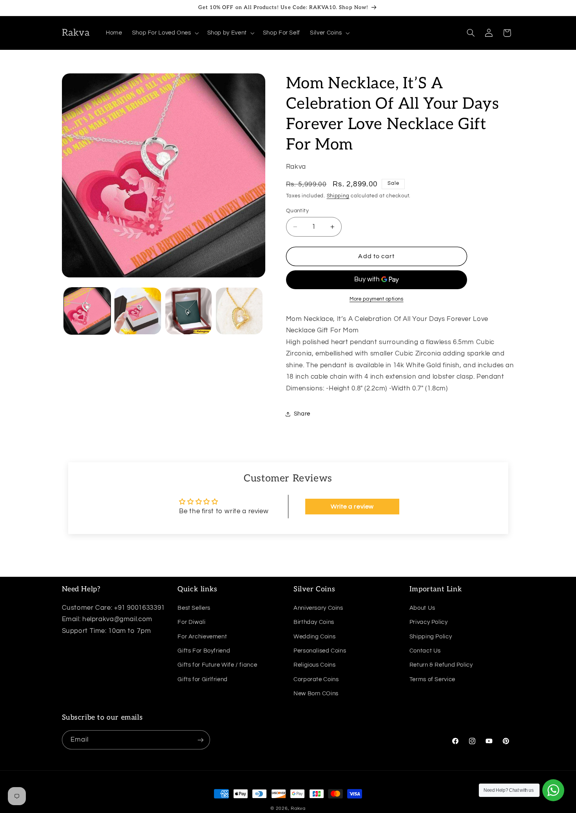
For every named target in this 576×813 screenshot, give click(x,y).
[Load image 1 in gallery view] (87, 311)
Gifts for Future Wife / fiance (217, 664)
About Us (422, 608)
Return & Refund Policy (441, 664)
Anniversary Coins (318, 608)
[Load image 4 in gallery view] (239, 311)
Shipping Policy (430, 636)
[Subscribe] (200, 739)
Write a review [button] (352, 506)
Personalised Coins (319, 650)
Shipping (338, 196)
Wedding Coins (314, 636)
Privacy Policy (428, 622)
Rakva (298, 808)
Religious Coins (314, 664)
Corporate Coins (316, 679)
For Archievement (202, 636)
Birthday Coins (313, 622)
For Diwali (191, 622)
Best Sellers (194, 608)
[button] (164, 33)
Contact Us (425, 650)
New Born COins (316, 693)
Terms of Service (432, 679)
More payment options (377, 299)
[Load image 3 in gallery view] (188, 311)
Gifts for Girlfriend (203, 679)
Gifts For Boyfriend (204, 650)
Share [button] (302, 414)
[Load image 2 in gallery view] (137, 311)
